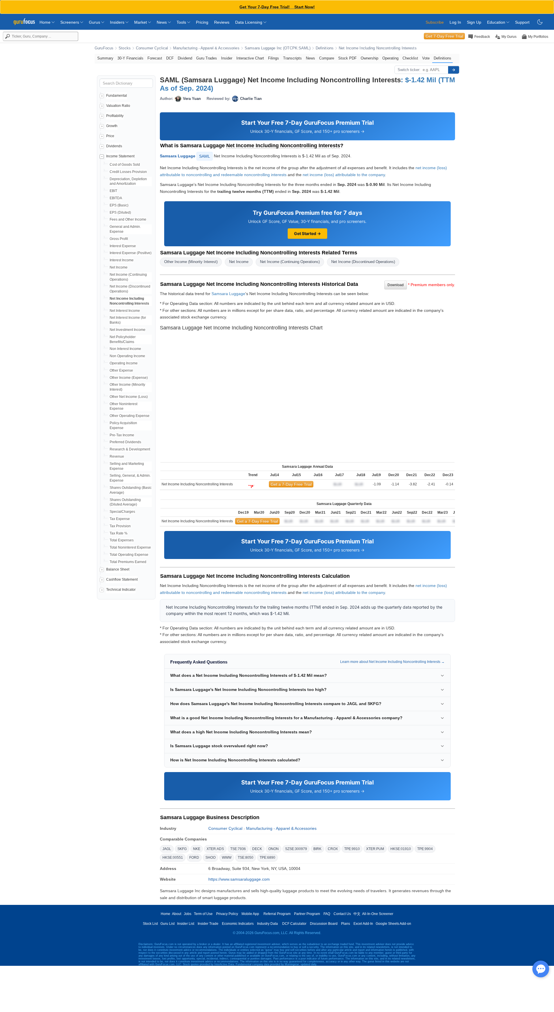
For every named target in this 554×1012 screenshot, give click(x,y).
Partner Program (307, 914)
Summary (105, 58)
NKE (196, 849)
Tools (182, 22)
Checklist (410, 58)
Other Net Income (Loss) (129, 397)
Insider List (185, 924)
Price (110, 136)
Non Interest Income (125, 349)
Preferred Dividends (125, 442)
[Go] (453, 70)
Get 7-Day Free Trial (444, 36)
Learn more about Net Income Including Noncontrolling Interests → (392, 662)
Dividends (114, 146)
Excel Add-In (363, 924)
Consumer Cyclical (152, 48)
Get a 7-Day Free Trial (291, 484)
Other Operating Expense (129, 416)
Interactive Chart (250, 58)
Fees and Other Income (128, 219)
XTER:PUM (375, 849)
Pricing (202, 22)
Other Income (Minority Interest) (191, 262)
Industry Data (267, 924)
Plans (345, 924)
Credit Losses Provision (128, 172)
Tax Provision (120, 526)
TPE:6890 (267, 858)
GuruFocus (104, 48)
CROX (333, 849)
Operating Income (124, 363)
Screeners (70, 22)
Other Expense (121, 370)
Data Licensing (249, 22)
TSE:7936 (238, 849)
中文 (356, 914)
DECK (257, 849)
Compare (326, 58)
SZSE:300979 (296, 849)
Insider (226, 58)
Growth (111, 126)
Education (496, 22)
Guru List (167, 924)
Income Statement (120, 156)
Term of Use (203, 914)
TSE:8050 (245, 858)
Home (46, 22)
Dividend (185, 58)
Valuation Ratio (118, 106)
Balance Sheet (117, 569)
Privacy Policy (227, 914)
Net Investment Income (127, 330)
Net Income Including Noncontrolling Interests (378, 48)
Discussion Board (324, 924)
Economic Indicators (238, 924)
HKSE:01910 (400, 849)
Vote (426, 58)
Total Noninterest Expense (130, 547)
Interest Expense (123, 246)
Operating (390, 58)
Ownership (369, 58)
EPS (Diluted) (120, 212)
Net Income (119, 267)
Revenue (117, 456)
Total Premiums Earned (128, 562)
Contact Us (342, 914)
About (176, 914)
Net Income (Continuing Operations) (290, 262)
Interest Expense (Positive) (130, 253)
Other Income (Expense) (129, 378)
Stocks (125, 48)
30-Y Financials (130, 58)
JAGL (166, 849)
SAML (204, 156)
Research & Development (130, 449)
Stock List (150, 924)
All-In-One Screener (377, 914)
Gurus (95, 22)
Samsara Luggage (177, 156)
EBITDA (116, 198)
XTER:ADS (215, 849)
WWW (226, 858)
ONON (273, 849)
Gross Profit (119, 239)
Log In (455, 22)
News (162, 22)
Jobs (187, 914)
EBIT (113, 191)
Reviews (221, 22)
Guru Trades (206, 58)
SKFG (182, 849)
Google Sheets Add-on (393, 924)
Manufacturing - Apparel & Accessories (206, 48)
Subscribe (435, 22)
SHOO (210, 858)
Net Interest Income (125, 311)
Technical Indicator (121, 590)
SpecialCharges (122, 512)
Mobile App (250, 914)
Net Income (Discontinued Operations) (363, 262)
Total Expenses (122, 540)
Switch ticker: (409, 70)
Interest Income (122, 260)
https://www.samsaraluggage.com (239, 879)
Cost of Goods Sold (125, 165)
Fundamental (116, 96)
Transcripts (292, 58)
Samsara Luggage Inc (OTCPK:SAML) (277, 48)
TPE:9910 (352, 849)
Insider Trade (208, 924)
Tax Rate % (119, 533)
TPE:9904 (425, 849)
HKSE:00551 (172, 858)
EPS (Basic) (119, 205)
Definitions (325, 48)
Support (522, 22)
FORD (194, 858)
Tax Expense (120, 519)
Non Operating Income (127, 356)
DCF (170, 58)
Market (141, 22)
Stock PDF (347, 58)
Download (396, 285)
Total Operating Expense (129, 555)
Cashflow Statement (122, 579)
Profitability (114, 116)
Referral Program (277, 914)
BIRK (317, 849)
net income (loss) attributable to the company (344, 174)
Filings (273, 58)
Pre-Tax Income (122, 435)
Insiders (118, 22)
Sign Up (474, 22)
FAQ (326, 914)
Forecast (154, 58)
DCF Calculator (294, 924)
